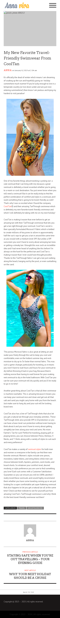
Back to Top (28, 592)
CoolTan (7, 206)
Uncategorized (35, 508)
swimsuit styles (34, 449)
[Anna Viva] (17, 5)
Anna (8, 70)
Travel (22, 508)
